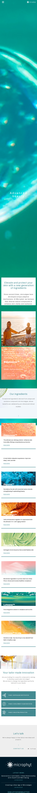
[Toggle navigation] (3, 2)
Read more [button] (6, 445)
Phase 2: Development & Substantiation (20, 704)
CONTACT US (18, 748)
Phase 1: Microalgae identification (18, 695)
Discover (11, 375)
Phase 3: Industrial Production (17, 712)
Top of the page (33, 748)
